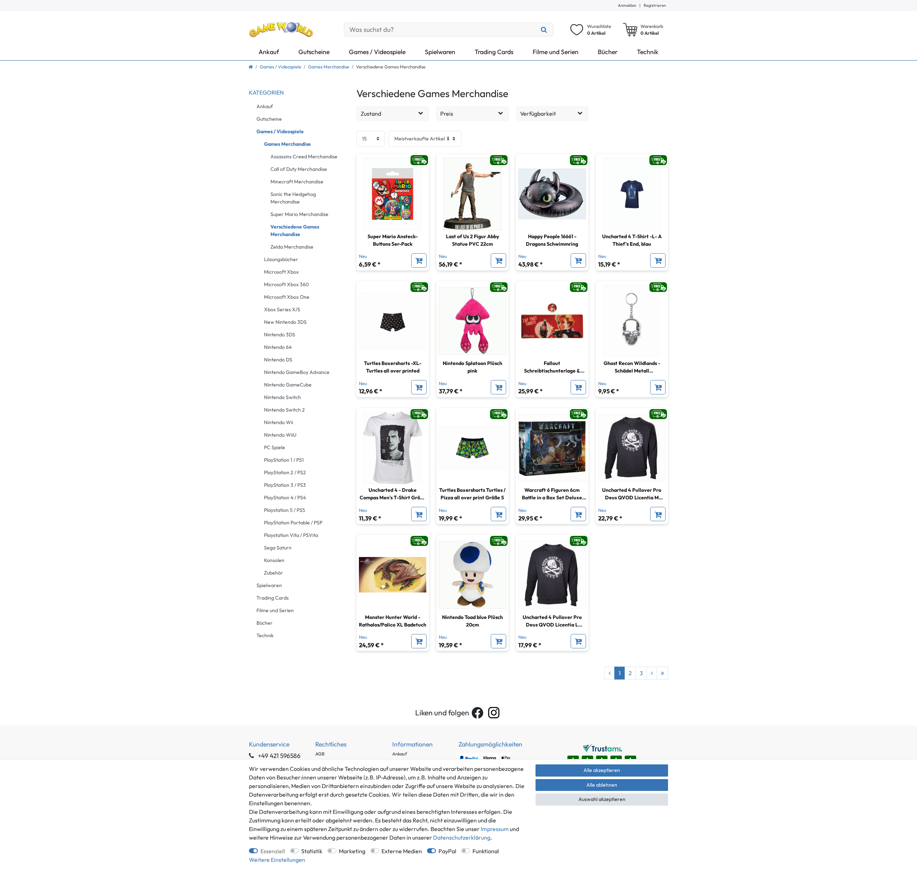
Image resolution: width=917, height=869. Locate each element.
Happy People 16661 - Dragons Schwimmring (552, 240)
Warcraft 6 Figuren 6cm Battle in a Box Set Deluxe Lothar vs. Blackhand (552, 494)
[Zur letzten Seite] (662, 673)
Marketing (352, 851)
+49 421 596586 (278, 756)
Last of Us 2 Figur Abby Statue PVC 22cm (472, 240)
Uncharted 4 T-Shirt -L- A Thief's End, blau (632, 240)
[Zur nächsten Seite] (652, 673)
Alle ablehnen (601, 785)
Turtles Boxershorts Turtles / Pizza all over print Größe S (472, 494)
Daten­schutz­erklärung (461, 837)
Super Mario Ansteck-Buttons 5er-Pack (393, 240)
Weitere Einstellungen (277, 859)
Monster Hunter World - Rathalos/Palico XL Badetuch (392, 621)
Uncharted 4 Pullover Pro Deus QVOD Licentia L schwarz (552, 621)
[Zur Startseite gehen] (251, 66)
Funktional (485, 851)
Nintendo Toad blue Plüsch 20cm (472, 621)
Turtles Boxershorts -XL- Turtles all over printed (392, 367)
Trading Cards (494, 52)
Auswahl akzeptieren (601, 799)
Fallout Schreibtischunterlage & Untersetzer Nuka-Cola (552, 367)
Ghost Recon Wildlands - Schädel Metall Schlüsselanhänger (632, 367)
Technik (647, 52)
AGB (320, 754)
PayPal (447, 851)
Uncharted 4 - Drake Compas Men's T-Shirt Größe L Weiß (393, 494)
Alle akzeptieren (602, 770)
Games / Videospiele (377, 52)
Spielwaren (440, 52)
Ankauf (269, 52)
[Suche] (544, 30)
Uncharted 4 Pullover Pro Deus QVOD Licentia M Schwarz (631, 494)
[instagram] (494, 713)
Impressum (495, 828)
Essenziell (272, 851)
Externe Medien (401, 851)
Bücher (608, 52)
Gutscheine (314, 52)
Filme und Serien (555, 52)
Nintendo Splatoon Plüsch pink (472, 367)
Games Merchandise (328, 66)
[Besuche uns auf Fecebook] (477, 713)
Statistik (311, 851)
